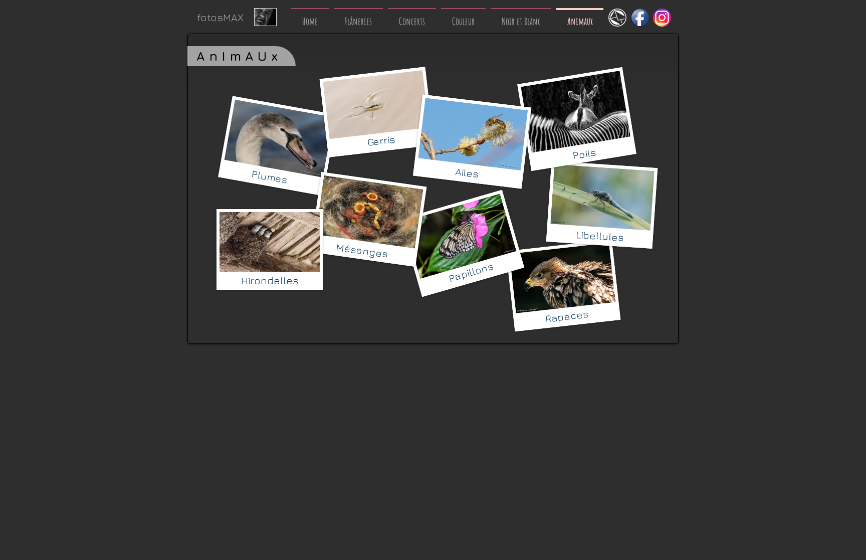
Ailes (467, 173)
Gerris (380, 140)
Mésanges (362, 250)
